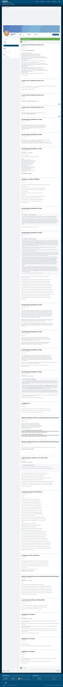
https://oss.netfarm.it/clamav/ (29, 50)
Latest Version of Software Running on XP (33, 44)
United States (36, 35)
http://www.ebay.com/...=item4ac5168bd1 (27, 448)
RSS (15, 685)
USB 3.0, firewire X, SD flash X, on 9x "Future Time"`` (35, 458)
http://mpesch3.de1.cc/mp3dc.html (26, 173)
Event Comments (7, 52)
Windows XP (23, 46)
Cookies (12, 685)
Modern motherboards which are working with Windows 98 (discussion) (40, 417)
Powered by (56, 685)
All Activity (6, 39)
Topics (5, 43)
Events (5, 50)
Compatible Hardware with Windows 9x (32, 492)
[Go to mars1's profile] (19, 679)
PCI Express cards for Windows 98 (30, 555)
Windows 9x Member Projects (26, 120)
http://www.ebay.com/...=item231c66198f (27, 570)
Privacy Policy (4, 685)
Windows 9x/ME (24, 180)
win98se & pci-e (26, 403)
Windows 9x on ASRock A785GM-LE (31, 179)
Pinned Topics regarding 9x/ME (26, 419)
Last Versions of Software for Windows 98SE (33, 600)
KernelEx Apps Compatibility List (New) (32, 119)
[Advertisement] (31, 16)
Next (24, 41)
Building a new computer (28, 614)
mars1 (21, 678)
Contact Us (8, 685)
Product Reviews (7, 56)
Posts (5, 45)
